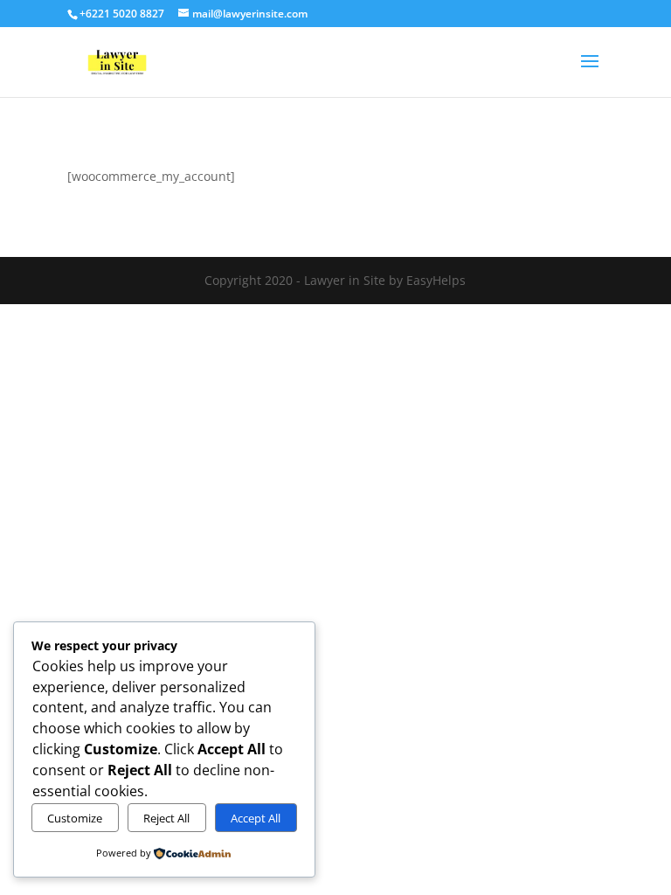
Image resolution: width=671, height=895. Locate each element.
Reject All (166, 818)
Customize (74, 818)
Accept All (255, 818)
